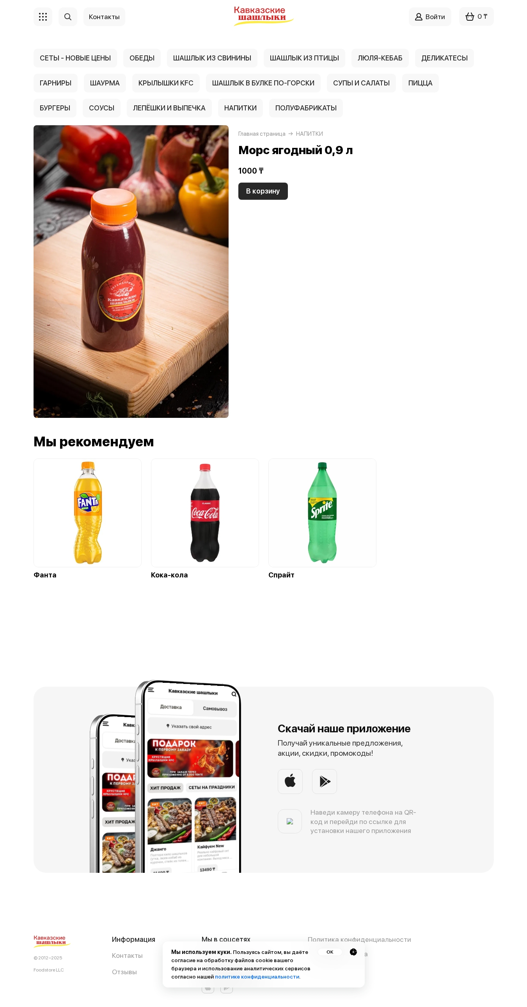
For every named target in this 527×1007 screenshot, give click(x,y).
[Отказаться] (353, 952)
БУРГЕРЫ (55, 108)
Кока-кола (169, 575)
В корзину (263, 191)
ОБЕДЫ (142, 58)
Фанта (45, 575)
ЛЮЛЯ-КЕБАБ (380, 58)
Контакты (127, 955)
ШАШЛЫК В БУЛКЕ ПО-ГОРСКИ (263, 83)
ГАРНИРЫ (55, 83)
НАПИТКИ (240, 108)
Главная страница (262, 133)
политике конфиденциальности (257, 976)
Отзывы (124, 972)
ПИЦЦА (420, 83)
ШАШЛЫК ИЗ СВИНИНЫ (212, 58)
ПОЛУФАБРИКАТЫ (306, 108)
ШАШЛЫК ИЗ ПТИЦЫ (304, 58)
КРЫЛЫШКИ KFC (165, 83)
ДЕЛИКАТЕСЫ (444, 58)
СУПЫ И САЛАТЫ (361, 83)
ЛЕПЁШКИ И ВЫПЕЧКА (169, 108)
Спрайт (281, 575)
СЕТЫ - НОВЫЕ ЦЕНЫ (75, 58)
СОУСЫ (101, 108)
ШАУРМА (105, 83)
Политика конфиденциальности (359, 939)
